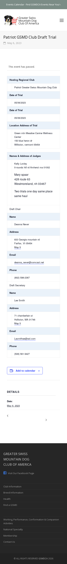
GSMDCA (43, 558)
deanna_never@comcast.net (29, 262)
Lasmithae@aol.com (25, 338)
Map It (17, 247)
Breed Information (13, 492)
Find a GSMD (10, 505)
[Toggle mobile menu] (62, 20)
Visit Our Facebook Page (20, 473)
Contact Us (9, 541)
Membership (10, 535)
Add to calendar (25, 370)
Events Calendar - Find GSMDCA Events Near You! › (33, 4)
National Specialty (13, 529)
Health (7, 498)
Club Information (12, 486)
